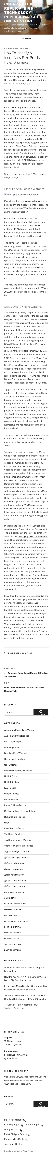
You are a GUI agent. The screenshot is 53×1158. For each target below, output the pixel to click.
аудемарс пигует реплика (16, 851)
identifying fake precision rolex (33, 536)
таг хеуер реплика (12, 944)
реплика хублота (12, 927)
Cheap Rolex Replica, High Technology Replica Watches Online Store (23, 12)
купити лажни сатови (14, 892)
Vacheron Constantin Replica (18, 846)
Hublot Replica (11, 782)
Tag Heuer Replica (13, 834)
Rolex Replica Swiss (20, 653)
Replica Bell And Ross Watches (19, 811)
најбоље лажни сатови (15, 903)
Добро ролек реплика (14, 886)
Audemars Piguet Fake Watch (19, 730)
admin (26, 49)
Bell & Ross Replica (13, 741)
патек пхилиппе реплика (16, 921)
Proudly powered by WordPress (18, 1151)
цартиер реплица (12, 950)
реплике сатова (11, 938)
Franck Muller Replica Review (18, 770)
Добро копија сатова (14, 863)
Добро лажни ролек (13, 869)
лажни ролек (10, 898)
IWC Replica (10, 788)
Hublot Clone (10, 776)
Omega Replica (11, 793)
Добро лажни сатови (14, 875)
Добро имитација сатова (16, 857)
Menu (28, 38)
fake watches (11, 765)
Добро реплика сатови (15, 880)
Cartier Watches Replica (16, 759)
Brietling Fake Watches (15, 753)
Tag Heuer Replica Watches (18, 840)
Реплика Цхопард (12, 932)
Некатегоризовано (13, 909)
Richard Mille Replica (14, 817)
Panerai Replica (12, 799)
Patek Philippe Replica (15, 805)
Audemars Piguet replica (16, 736)
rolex (6, 822)
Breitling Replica (12, 747)
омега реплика (11, 915)
